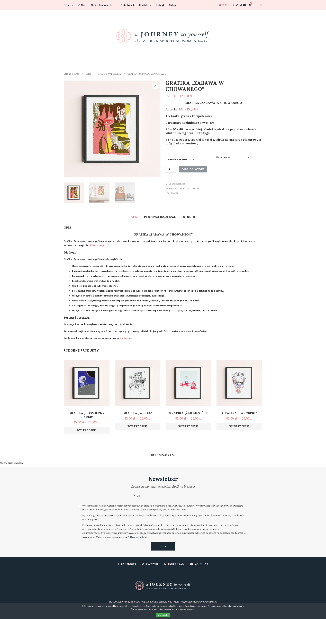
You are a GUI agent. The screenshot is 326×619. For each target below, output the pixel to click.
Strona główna (71, 73)
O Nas (81, 5)
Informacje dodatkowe (160, 217)
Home (67, 5)
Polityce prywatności (138, 536)
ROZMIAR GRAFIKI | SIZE (181, 159)
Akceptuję (163, 615)
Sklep (172, 5)
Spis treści (127, 5)
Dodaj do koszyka (193, 169)
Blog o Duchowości (102, 5)
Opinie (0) (189, 217)
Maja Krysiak (188, 109)
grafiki (174, 193)
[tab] (134, 217)
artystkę (126, 337)
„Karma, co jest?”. (99, 245)
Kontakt (144, 5)
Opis (134, 217)
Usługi (160, 5)
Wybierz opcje (86, 430)
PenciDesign (210, 601)
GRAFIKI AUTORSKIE (109, 73)
